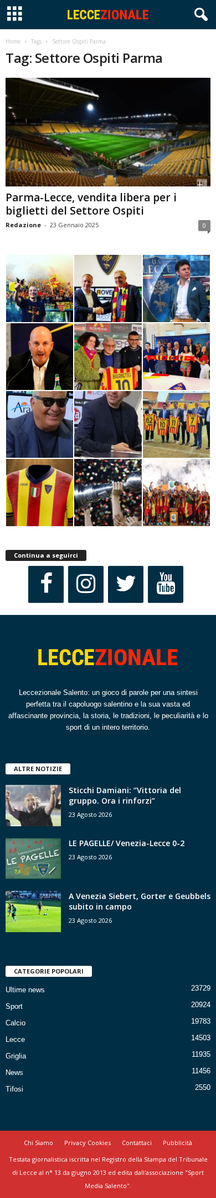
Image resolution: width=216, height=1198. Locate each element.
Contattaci (137, 1142)
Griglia (16, 1056)
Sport (14, 1006)
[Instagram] (86, 584)
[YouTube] (165, 584)
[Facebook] (46, 584)
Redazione (23, 225)
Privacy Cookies (87, 1142)
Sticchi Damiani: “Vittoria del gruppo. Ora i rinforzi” (125, 795)
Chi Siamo (38, 1142)
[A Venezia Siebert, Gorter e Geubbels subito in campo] (33, 911)
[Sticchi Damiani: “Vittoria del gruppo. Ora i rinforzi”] (33, 805)
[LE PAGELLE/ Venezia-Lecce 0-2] (33, 858)
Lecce (15, 1039)
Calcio (15, 1023)
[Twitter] (125, 584)
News (14, 1072)
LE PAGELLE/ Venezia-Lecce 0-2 (126, 843)
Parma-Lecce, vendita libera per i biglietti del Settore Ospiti (91, 204)
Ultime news (25, 990)
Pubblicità (177, 1142)
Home (13, 41)
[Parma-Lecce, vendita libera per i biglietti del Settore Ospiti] (108, 132)
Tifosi (14, 1089)
